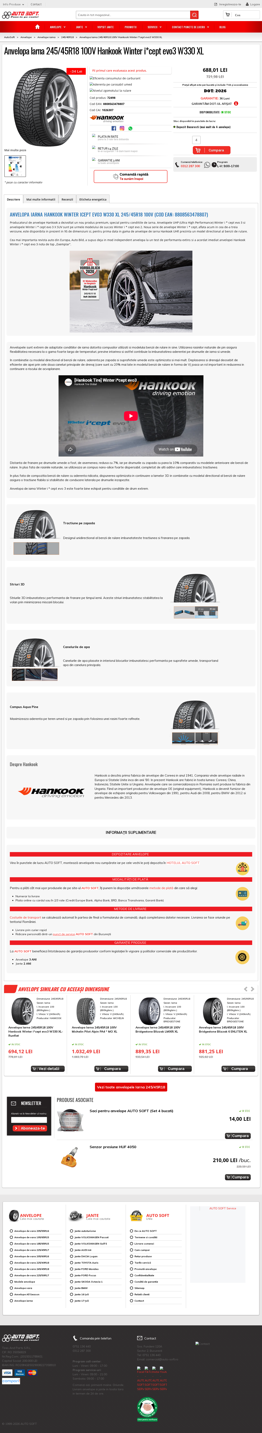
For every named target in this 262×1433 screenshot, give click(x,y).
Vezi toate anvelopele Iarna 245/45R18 (131, 1087)
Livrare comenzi (144, 1243)
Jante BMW (81, 1288)
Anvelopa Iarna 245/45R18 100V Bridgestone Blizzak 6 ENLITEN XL (223, 1029)
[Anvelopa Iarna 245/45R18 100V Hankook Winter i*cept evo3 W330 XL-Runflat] (36, 1011)
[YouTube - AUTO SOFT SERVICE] (163, 1378)
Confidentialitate (144, 1275)
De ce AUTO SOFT (145, 1230)
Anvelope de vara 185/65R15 (31, 1243)
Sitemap (139, 1288)
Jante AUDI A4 (83, 1249)
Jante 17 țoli (82, 1300)
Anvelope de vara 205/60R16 (31, 1256)
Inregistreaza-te (230, 4)
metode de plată (161, 888)
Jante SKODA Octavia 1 (89, 1281)
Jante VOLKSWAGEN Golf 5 (91, 1243)
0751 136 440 (82, 1346)
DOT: (209, 91)
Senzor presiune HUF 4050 (113, 1146)
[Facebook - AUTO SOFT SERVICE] (140, 1378)
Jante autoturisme (85, 1230)
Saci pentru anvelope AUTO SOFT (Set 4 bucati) (131, 1110)
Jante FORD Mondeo (87, 1269)
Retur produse (143, 1256)
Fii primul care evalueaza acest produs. (119, 70)
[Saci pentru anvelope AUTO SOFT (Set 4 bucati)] (70, 1121)
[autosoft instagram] (122, 128)
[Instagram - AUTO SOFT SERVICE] (155, 1378)
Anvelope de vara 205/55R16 (31, 1230)
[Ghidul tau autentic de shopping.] (11, 1381)
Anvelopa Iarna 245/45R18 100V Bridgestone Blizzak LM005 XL (158, 1029)
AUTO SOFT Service (222, 1208)
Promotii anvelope (145, 1269)
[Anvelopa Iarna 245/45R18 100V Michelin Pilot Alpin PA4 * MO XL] (100, 1011)
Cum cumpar (142, 1249)
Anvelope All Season (26, 1294)
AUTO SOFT (20, 16)
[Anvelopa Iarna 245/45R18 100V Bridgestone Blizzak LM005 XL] (164, 1011)
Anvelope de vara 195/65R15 (31, 1237)
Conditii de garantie (146, 1281)
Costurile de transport (25, 917)
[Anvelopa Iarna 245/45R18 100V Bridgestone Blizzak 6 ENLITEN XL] (227, 1011)
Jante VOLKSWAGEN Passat (91, 1237)
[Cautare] (194, 15)
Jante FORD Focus (85, 1275)
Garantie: (210, 98)
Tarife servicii (142, 1262)
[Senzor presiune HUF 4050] (70, 1157)
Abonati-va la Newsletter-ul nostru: (29, 1113)
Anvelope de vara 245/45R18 (31, 1269)
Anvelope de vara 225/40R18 (31, 1262)
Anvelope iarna (23, 1300)
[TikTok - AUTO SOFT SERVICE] (148, 1378)
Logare (255, 4)
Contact (36, 4)
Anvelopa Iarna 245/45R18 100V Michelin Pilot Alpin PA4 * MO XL (94, 1029)
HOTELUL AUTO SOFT (183, 863)
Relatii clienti (141, 1294)
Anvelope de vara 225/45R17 (31, 1249)
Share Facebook (114, 128)
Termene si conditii (145, 1237)
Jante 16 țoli (82, 1294)
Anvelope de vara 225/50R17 (31, 1275)
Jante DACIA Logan (86, 1256)
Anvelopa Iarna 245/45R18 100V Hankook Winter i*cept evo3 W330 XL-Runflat (35, 1031)
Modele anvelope (24, 1281)
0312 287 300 (190, 166)
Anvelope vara (23, 1288)
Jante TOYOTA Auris (86, 1262)
